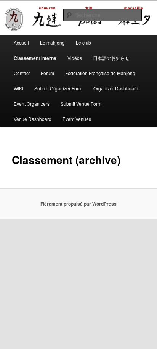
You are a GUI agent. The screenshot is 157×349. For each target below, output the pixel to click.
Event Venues (76, 119)
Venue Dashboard (32, 119)
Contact (22, 73)
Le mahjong (52, 42)
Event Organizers (32, 103)
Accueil (21, 42)
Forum (47, 73)
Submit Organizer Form (58, 88)
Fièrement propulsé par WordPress (78, 203)
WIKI (18, 88)
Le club (83, 42)
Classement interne (35, 58)
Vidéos (74, 58)
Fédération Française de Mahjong (100, 73)
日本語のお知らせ (111, 58)
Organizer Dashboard (115, 88)
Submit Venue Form (81, 103)
